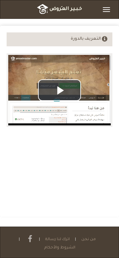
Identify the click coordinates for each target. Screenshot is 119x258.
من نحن (88, 239)
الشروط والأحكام (59, 248)
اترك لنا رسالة (57, 239)
